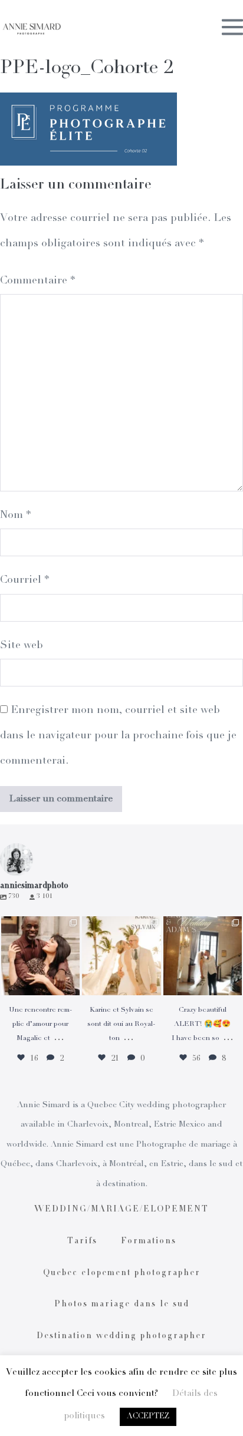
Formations (148, 1241)
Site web (21, 646)
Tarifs (82, 1241)
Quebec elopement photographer (122, 1273)
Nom (15, 515)
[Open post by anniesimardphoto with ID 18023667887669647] (202, 955)
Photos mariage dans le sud (121, 1304)
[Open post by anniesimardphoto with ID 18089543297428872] (121, 955)
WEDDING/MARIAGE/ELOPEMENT (121, 1210)
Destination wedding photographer (121, 1336)
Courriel (24, 580)
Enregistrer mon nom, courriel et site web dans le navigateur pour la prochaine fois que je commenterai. (118, 736)
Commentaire (37, 281)
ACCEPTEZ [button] (148, 1417)
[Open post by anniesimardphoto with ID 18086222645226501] (40, 955)
